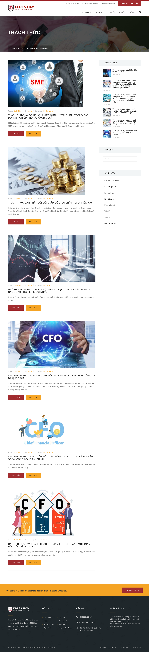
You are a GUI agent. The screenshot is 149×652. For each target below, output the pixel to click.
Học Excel (63, 621)
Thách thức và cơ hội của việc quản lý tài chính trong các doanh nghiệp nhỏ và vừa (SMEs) (48, 116)
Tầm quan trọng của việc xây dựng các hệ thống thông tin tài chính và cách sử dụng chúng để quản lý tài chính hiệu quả (124, 98)
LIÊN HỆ (132, 12)
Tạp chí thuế (48, 628)
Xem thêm (16, 133)
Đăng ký (103, 647)
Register (112, 3)
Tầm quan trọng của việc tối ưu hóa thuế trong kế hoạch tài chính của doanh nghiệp (125, 111)
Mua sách (62, 624)
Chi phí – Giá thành (111, 181)
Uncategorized (109, 223)
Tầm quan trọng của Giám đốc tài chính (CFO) (125, 71)
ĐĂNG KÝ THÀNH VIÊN (130, 3)
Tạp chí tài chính (65, 628)
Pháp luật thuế (109, 205)
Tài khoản (113, 647)
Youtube (62, 617)
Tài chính (107, 211)
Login (106, 3)
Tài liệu (107, 217)
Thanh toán (136, 647)
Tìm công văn (49, 624)
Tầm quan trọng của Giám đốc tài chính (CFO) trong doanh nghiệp (125, 132)
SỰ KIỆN (111, 12)
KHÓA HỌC (99, 12)
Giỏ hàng (124, 647)
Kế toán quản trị (110, 187)
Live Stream (109, 199)
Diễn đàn (47, 617)
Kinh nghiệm (109, 193)
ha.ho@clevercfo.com (92, 3)
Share (32, 133)
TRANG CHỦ (86, 12)
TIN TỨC (122, 12)
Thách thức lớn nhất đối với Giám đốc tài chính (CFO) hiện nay (50, 202)
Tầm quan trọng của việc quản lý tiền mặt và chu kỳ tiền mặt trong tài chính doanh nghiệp (125, 122)
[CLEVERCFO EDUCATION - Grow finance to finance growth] (21, 8)
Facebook (47, 621)
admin (30, 111)
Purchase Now (132, 590)
